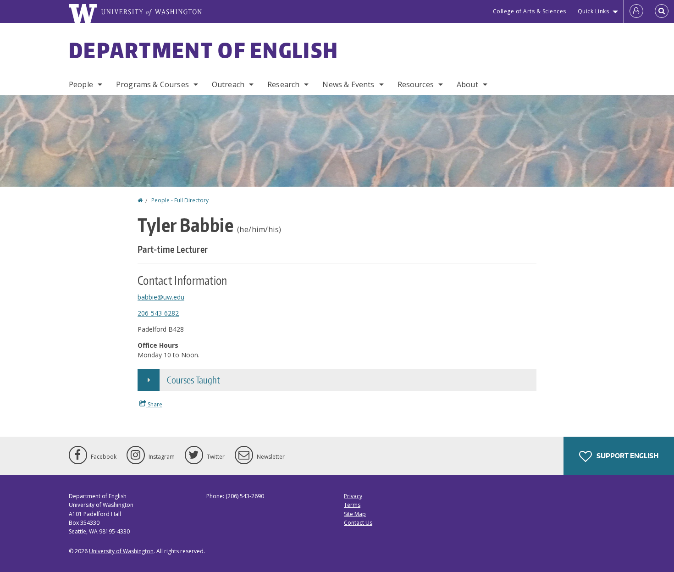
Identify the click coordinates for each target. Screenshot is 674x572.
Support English (626, 456)
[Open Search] (661, 11)
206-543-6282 (158, 313)
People (81, 84)
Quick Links (593, 11)
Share (154, 404)
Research (283, 84)
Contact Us (358, 523)
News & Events (348, 84)
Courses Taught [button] (193, 380)
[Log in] (636, 11)
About (467, 84)
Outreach (228, 84)
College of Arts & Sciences (529, 11)
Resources (416, 84)
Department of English (203, 50)
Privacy (353, 496)
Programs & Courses (152, 84)
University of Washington (121, 551)
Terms (352, 505)
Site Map (355, 514)
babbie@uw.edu (161, 297)
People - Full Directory (180, 200)
